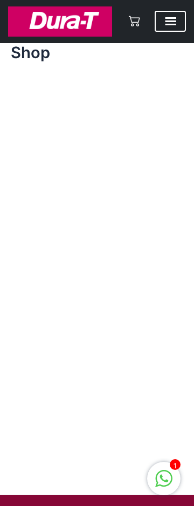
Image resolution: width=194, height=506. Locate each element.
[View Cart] (135, 20)
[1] (163, 484)
